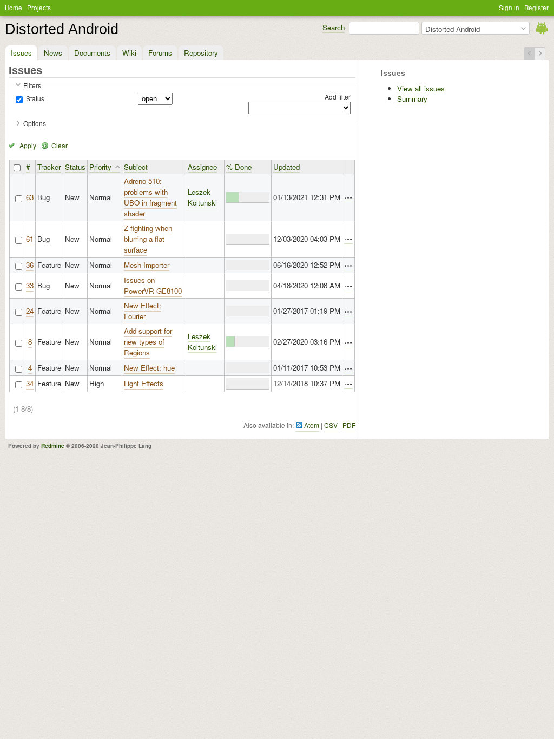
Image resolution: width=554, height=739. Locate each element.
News (53, 53)
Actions (348, 197)
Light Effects (143, 383)
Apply (27, 145)
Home (13, 7)
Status (34, 98)
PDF (348, 425)
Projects (39, 7)
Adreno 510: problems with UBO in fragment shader (150, 197)
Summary (412, 99)
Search (333, 27)
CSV (331, 425)
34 (30, 383)
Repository (201, 53)
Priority (100, 167)
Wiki (129, 53)
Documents (92, 53)
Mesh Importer (146, 265)
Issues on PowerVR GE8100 (153, 285)
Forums (160, 53)
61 (30, 239)
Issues (21, 53)
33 (30, 285)
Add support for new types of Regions (148, 342)
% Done (239, 167)
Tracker (49, 167)
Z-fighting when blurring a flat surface (148, 239)
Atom (311, 425)
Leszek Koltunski (202, 197)
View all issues (421, 88)
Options (34, 123)
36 (30, 265)
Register (536, 7)
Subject (136, 167)
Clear (59, 145)
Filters (32, 85)
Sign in (509, 7)
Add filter (338, 96)
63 (30, 197)
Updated (286, 167)
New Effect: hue (149, 367)
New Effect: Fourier (142, 310)
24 (30, 311)
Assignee (202, 167)
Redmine (52, 446)
